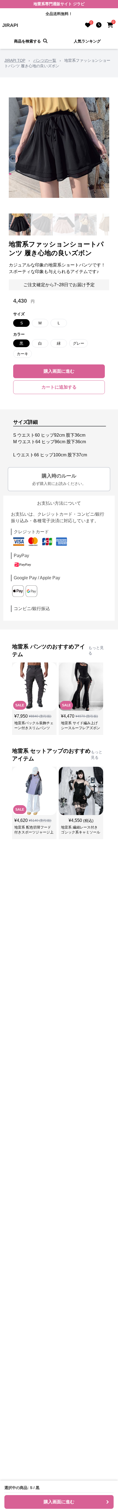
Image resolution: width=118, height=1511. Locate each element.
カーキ (22, 354)
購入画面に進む (59, 371)
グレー (78, 343)
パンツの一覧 (44, 60)
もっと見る (96, 650)
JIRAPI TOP (14, 60)
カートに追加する (59, 387)
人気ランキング (87, 41)
